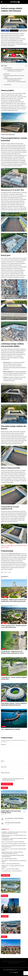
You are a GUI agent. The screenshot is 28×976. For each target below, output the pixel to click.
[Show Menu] (1, 2)
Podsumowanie (7, 84)
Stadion (4, 622)
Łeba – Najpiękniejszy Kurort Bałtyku (10, 729)
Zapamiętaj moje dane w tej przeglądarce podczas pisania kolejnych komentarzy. (13, 779)
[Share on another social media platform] (23, 30)
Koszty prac (7, 74)
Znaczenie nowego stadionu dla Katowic (13, 78)
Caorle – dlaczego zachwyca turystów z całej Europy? (13, 841)
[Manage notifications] (25, 973)
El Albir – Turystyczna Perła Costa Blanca (10, 868)
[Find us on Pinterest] (17, 972)
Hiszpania (22, 961)
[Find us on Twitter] (11, 972)
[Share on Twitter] (14, 30)
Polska (3, 648)
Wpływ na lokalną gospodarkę (13, 80)
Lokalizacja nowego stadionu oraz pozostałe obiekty (14, 76)
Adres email (4, 767)
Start (3, 961)
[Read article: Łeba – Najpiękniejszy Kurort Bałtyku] (14, 718)
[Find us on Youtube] (15, 972)
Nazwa (3, 761)
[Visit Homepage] (15, 2)
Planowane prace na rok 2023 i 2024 (14, 70)
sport (10, 572)
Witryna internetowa (5, 772)
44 (2, 706)
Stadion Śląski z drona (12, 545)
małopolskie (5, 596)
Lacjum (3, 700)
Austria (10, 961)
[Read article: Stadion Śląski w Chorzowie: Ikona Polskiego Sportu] (14, 799)
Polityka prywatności (21, 969)
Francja (14, 961)
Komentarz (4, 744)
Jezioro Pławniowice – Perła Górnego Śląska (14, 818)
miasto (5, 572)
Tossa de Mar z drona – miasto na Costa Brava (11, 870)
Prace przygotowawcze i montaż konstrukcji (14, 69)
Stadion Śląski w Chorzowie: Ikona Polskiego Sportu (11, 811)
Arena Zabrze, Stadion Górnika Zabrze (13, 822)
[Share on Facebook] (5, 30)
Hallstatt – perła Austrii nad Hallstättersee (11, 863)
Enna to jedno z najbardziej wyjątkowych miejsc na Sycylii (14, 843)
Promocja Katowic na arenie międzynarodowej (17, 81)
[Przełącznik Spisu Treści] (25, 66)
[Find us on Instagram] (13, 972)
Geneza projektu (7, 67)
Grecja (18, 961)
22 (2, 603)
